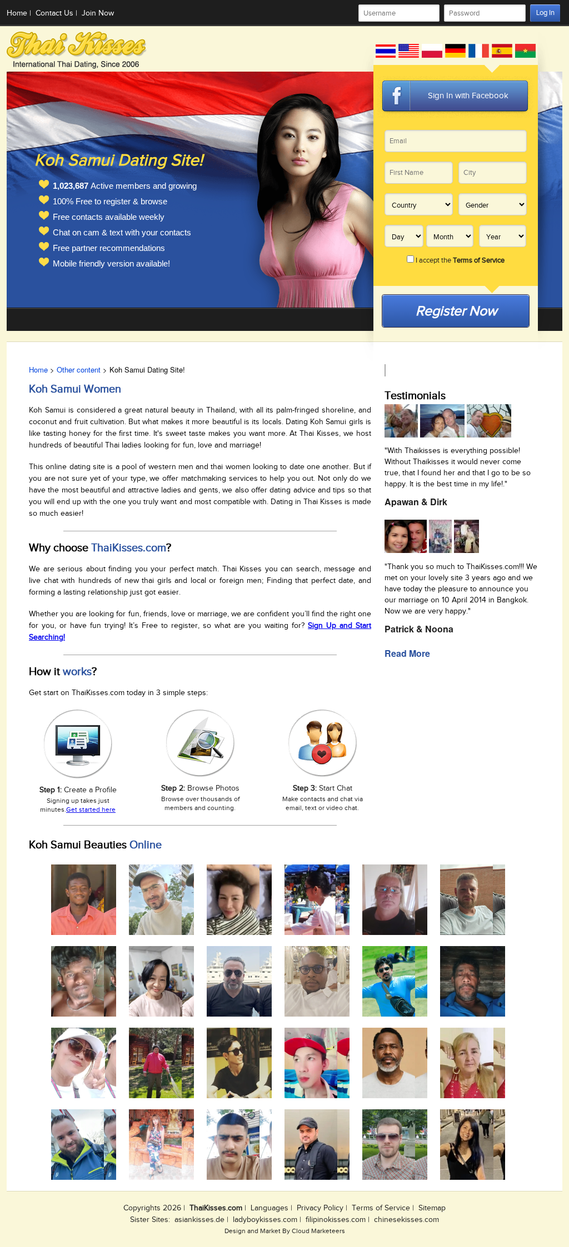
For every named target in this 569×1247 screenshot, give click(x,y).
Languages (269, 1208)
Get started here (91, 809)
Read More (407, 653)
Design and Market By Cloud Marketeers (284, 1231)
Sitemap (432, 1208)
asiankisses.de (199, 1219)
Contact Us (54, 13)
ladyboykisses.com (265, 1219)
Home (17, 13)
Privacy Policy (320, 1208)
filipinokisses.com (336, 1219)
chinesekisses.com (406, 1219)
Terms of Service (381, 1208)
